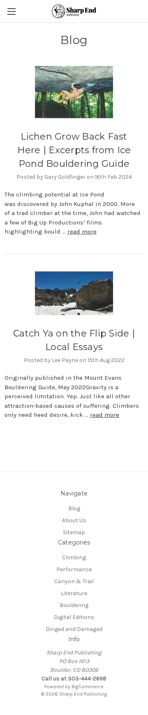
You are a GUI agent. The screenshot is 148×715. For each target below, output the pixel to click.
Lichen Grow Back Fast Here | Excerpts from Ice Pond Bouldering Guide (74, 150)
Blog (74, 508)
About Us (74, 520)
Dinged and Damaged (74, 629)
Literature (74, 593)
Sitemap (74, 532)
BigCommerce (88, 686)
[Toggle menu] (11, 11)
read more (82, 231)
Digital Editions (74, 617)
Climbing (74, 557)
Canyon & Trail (74, 581)
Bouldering (74, 605)
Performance (74, 569)
